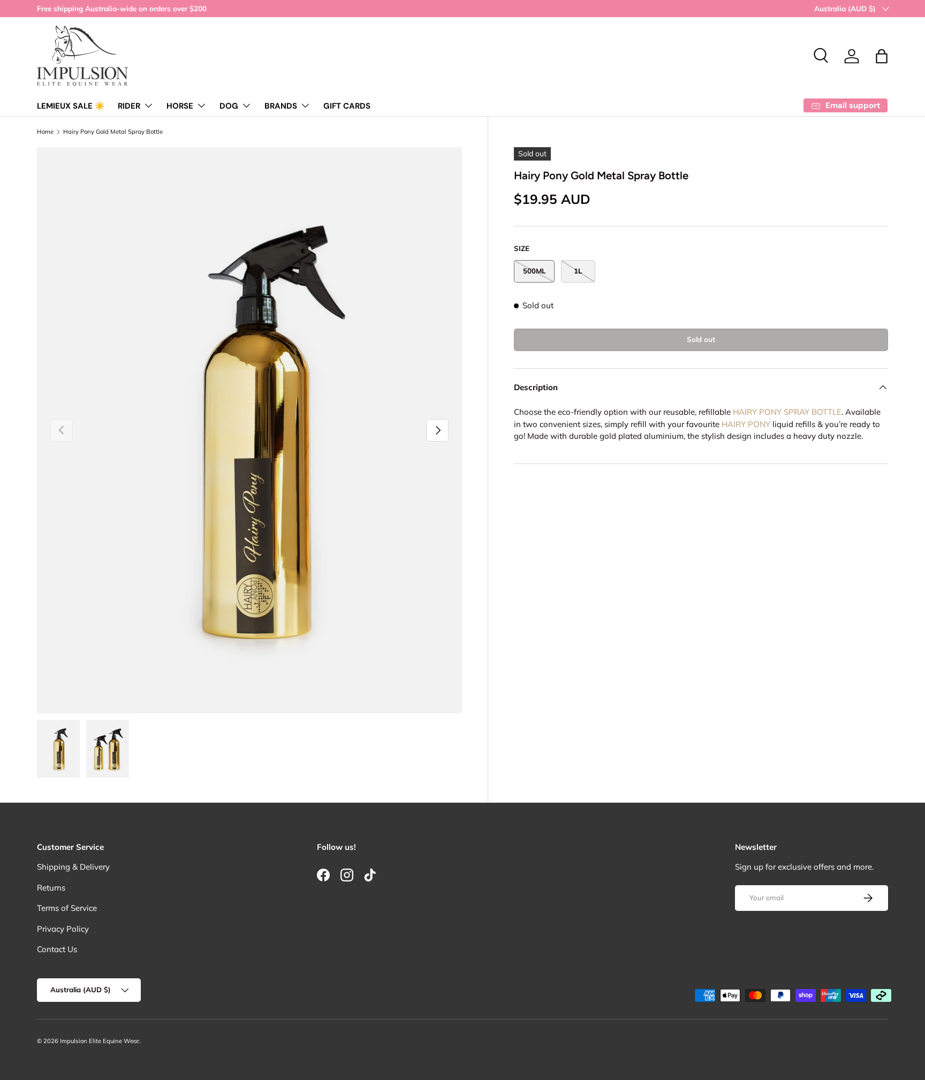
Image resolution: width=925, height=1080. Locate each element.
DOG (228, 106)
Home (45, 132)
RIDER (129, 106)
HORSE (179, 106)
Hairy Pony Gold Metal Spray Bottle (113, 132)
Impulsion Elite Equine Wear (99, 1041)
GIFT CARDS (346, 106)
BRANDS (280, 106)
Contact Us (57, 949)
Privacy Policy (63, 929)
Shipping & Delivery (73, 867)
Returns (51, 888)
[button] (881, 56)
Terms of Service (67, 908)
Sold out (701, 339)
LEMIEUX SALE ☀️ (71, 106)
